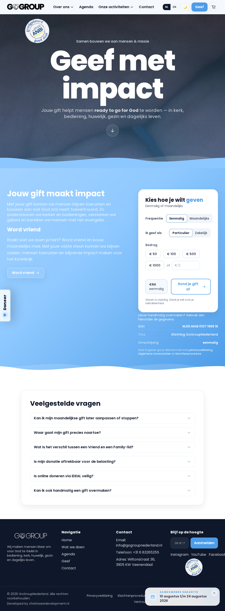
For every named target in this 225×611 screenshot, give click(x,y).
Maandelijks (199, 218)
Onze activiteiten (113, 6)
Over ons (61, 6)
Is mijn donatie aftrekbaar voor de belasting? (75, 461)
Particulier (180, 233)
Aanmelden (204, 542)
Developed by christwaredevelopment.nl (38, 603)
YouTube (198, 554)
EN (174, 7)
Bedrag (151, 245)
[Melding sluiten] (214, 593)
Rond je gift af (188, 286)
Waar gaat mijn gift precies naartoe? (67, 432)
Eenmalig (176, 218)
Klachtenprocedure (132, 595)
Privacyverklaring (99, 595)
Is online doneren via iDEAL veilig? (63, 476)
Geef (199, 6)
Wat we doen (73, 547)
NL (166, 7)
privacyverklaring (200, 350)
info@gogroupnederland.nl (139, 545)
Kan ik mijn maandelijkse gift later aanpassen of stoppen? (86, 418)
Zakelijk (201, 233)
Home (67, 540)
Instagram (180, 554)
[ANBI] (37, 31)
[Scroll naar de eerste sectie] (112, 132)
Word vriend (23, 272)
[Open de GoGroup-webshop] (213, 7)
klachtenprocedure (188, 354)
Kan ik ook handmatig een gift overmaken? (72, 490)
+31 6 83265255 (146, 552)
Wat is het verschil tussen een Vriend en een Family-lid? (83, 447)
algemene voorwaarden (154, 354)
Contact (146, 6)
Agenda (86, 6)
